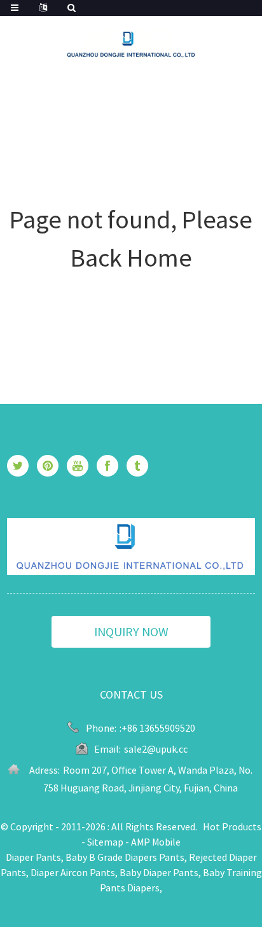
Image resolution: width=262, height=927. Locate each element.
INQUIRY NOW (131, 631)
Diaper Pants (33, 857)
